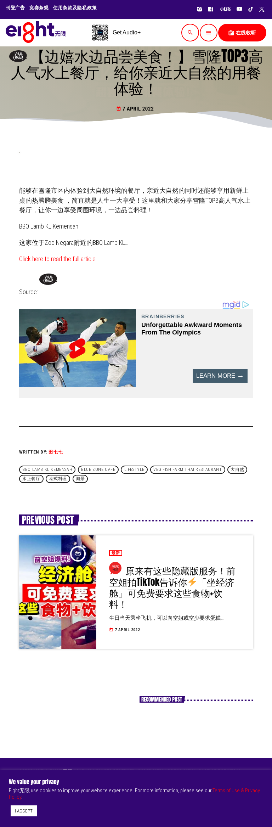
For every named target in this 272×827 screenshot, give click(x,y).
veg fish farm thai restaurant (187, 469)
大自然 (237, 469)
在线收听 (242, 32)
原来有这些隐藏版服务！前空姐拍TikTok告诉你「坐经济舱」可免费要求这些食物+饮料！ (172, 587)
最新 (116, 553)
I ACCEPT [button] (24, 811)
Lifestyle (134, 469)
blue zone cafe (98, 469)
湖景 (80, 479)
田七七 (56, 452)
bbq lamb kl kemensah (47, 469)
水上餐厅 (31, 479)
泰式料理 (58, 479)
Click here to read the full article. (58, 259)
